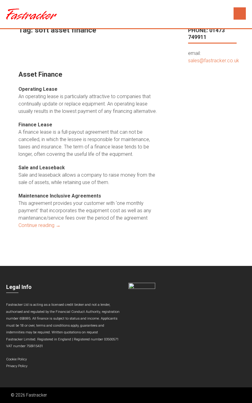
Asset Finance (40, 74)
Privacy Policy (16, 366)
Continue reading (39, 225)
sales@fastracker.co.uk (213, 60)
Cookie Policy (16, 359)
